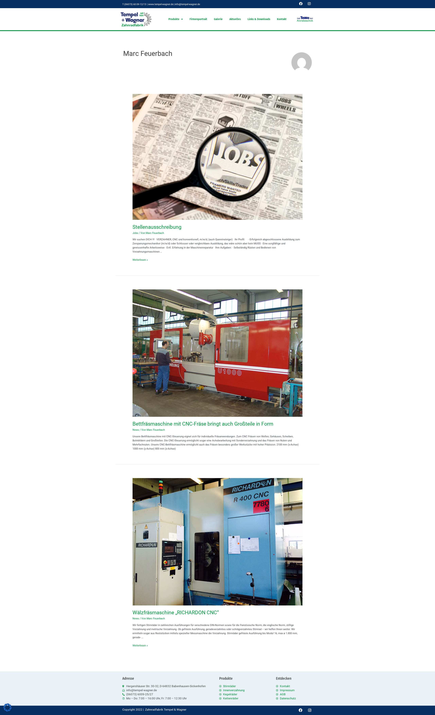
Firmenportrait (198, 19)
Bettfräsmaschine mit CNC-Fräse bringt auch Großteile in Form (203, 424)
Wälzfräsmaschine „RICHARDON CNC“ (176, 612)
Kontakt (281, 19)
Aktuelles (235, 19)
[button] (7, 707)
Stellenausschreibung (157, 227)
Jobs (135, 233)
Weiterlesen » (140, 259)
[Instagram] (309, 3)
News (136, 429)
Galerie (218, 19)
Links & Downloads (259, 19)
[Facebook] (300, 3)
